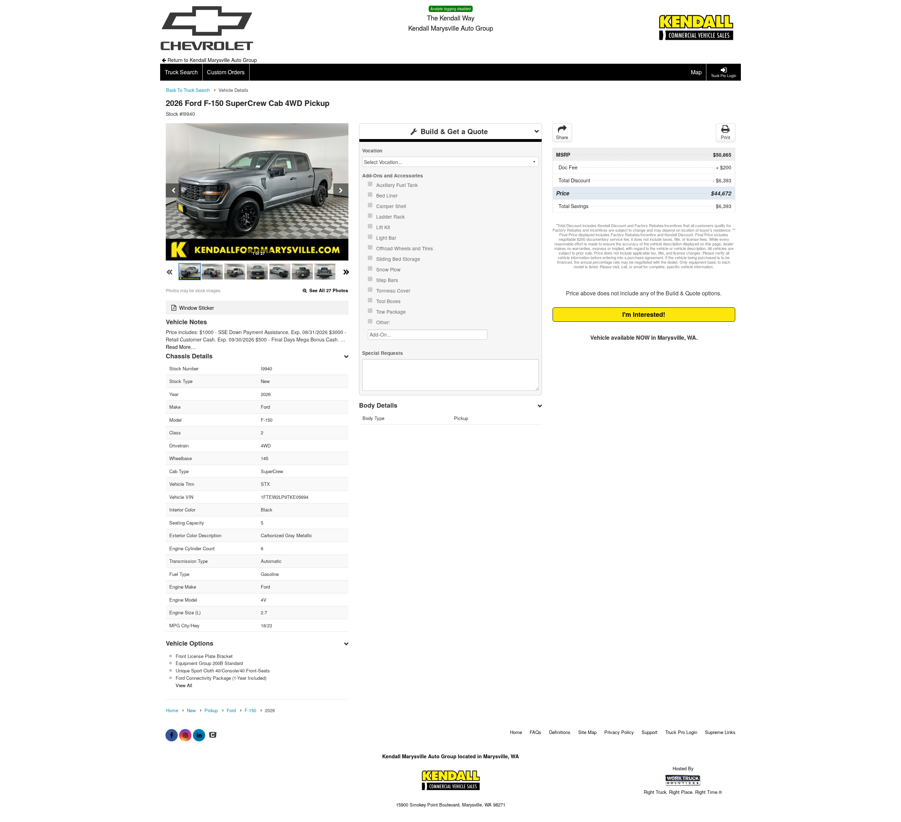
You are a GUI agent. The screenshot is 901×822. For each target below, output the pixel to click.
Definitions (560, 732)
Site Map (587, 732)
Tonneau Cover (394, 290)
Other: (384, 322)
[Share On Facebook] (171, 735)
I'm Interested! (643, 314)
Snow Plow (389, 269)
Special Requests (382, 353)
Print (725, 137)
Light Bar (387, 237)
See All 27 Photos (328, 290)
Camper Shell (392, 206)
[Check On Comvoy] (213, 735)
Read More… (181, 346)
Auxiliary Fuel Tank (397, 185)
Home (516, 732)
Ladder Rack (391, 216)
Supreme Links (720, 732)
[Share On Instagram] (185, 735)
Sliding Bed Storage (399, 259)
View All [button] (184, 685)
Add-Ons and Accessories (392, 175)
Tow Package (391, 311)
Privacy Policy (619, 732)
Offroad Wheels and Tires (405, 248)
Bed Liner (387, 195)
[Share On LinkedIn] (199, 735)
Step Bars (387, 280)
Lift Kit (383, 227)
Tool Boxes (389, 301)
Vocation (372, 150)
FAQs (535, 732)
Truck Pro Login (681, 732)
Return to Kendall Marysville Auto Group (211, 59)
